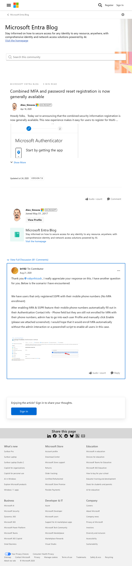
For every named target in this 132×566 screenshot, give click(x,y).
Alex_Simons (27, 105)
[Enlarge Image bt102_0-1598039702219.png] (45, 349)
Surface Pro (9, 451)
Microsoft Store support (55, 462)
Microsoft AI (9, 505)
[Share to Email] (83, 435)
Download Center (52, 457)
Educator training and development (101, 478)
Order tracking (51, 473)
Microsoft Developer (53, 511)
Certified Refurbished (54, 478)
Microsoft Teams (11, 533)
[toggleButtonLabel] (122, 14)
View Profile (35, 219)
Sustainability (92, 544)
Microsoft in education (95, 451)
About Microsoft (93, 511)
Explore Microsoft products (15, 484)
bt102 (23, 268)
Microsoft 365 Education (96, 468)
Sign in (24, 411)
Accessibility (91, 538)
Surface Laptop (10, 457)
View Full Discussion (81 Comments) (29, 259)
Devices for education (95, 457)
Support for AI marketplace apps (58, 522)
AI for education (93, 489)
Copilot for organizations (14, 468)
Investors (90, 527)
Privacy (37, 557)
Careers (89, 505)
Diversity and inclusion (95, 533)
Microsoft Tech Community (56, 527)
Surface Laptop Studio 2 (14, 462)
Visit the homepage (16, 40)
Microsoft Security (11, 511)
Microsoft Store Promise (55, 484)
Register (109, 5)
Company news (92, 516)
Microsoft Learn (51, 516)
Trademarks (81, 557)
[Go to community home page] (16, 5)
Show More (20, 162)
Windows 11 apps (11, 489)
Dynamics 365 (10, 516)
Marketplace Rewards (54, 538)
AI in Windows (10, 478)
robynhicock (34, 278)
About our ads (10, 560)
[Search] (100, 5)
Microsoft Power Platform (14, 527)
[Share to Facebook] (55, 435)
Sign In (120, 5)
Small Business (10, 544)
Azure (47, 505)
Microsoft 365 (10, 522)
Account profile (51, 451)
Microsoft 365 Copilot (13, 538)
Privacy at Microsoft (94, 522)
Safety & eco (95, 557)
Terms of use (67, 557)
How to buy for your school (97, 473)
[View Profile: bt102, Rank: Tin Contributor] (14, 270)
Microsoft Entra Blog (19, 14)
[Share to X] (60, 435)
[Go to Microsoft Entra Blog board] (17, 234)
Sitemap (7, 557)
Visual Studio (50, 544)
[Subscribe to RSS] (77, 435)
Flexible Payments (52, 489)
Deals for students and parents (99, 484)
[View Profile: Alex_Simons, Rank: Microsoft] (14, 107)
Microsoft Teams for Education (98, 462)
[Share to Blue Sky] (72, 435)
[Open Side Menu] (9, 5)
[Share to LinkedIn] (49, 435)
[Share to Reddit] (66, 435)
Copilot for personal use (14, 473)
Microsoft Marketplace (54, 533)
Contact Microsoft (22, 557)
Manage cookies (51, 557)
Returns (48, 468)
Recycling (109, 557)
